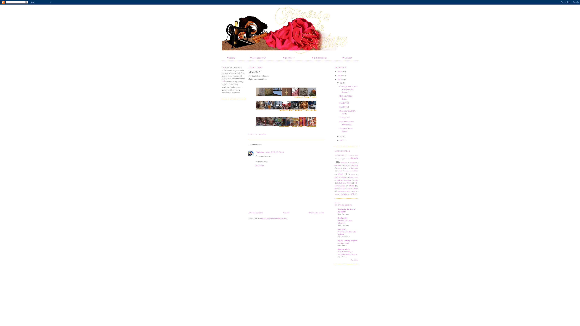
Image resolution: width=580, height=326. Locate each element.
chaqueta (353, 162)
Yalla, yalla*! (344, 117)
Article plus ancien (316, 212)
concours (338, 165)
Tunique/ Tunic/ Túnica (346, 130)
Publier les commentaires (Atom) (273, 218)
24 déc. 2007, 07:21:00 (274, 152)
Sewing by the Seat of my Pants (346, 210)
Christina (260, 152)
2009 (340, 71)
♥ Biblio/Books (319, 57)
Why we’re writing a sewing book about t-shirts (347, 252)
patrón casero (353, 177)
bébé (356, 155)
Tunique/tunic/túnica (343, 191)
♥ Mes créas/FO (258, 57)
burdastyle (344, 162)
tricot (356, 188)
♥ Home (231, 57)
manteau (355, 171)
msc (340, 174)
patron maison (344, 179)
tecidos (342, 188)
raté (356, 180)
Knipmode (354, 168)
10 (341, 140)
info (339, 168)
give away (354, 165)
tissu (349, 188)
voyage (262, 134)
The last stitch (344, 249)
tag (336, 188)
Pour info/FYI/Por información (346, 123)
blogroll (339, 159)
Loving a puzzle (343, 243)
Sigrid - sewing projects (348, 240)
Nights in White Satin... (345, 97)
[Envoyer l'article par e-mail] (248, 130)
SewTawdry (343, 217)
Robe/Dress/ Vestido (344, 183)
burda (354, 158)
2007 (340, 79)
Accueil (286, 212)
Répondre (260, 165)
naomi (353, 174)
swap (351, 185)
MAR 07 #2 (344, 103)
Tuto (354, 191)
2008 (340, 75)
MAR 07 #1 (255, 72)
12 (341, 83)
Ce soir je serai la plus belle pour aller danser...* (348, 89)
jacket (345, 168)
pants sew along (340, 177)
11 (341, 136)
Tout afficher (354, 260)
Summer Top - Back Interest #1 (345, 221)
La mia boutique (343, 171)
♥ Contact (347, 57)
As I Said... (342, 229)
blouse (346, 159)
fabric (346, 165)
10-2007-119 (339, 155)
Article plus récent (255, 212)
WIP (352, 194)
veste (336, 194)
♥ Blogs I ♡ (289, 57)
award (350, 155)
